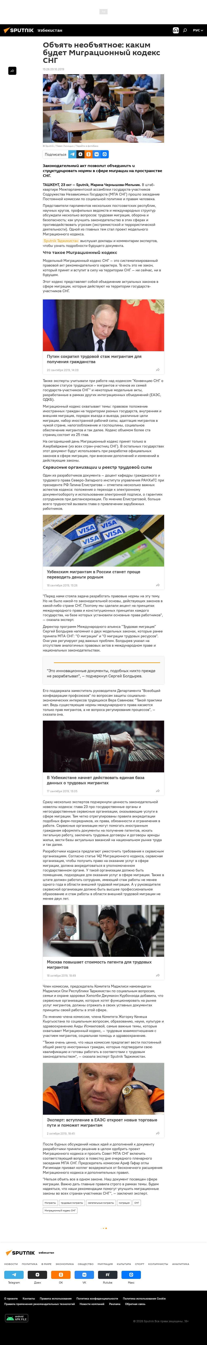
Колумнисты (158, 1264)
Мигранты (50, 1202)
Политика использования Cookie (144, 1298)
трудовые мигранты (72, 1202)
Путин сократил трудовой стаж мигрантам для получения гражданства (94, 359)
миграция (124, 1202)
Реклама (114, 1304)
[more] (158, 370)
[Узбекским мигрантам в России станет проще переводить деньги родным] (103, 541)
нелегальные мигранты (101, 1202)
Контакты (29, 1298)
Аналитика (180, 1264)
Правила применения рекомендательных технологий (39, 1304)
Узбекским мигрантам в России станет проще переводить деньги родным (93, 574)
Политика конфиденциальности (97, 1298)
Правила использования (56, 1298)
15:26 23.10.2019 (53, 69)
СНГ (136, 1202)
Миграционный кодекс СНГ (60, 1210)
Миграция (105, 1264)
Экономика (65, 1264)
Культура (124, 1264)
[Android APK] (16, 1318)
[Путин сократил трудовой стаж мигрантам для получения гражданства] (103, 325)
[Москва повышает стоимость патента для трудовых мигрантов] (103, 931)
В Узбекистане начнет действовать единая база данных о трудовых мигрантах (95, 780)
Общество (86, 1264)
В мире (46, 1264)
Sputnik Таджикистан (61, 240)
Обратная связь (135, 1304)
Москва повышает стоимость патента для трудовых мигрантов (99, 964)
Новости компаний (92, 1304)
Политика (29, 1264)
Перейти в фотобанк (87, 145)
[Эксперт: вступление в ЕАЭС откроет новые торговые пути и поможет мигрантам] (103, 1089)
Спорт (139, 1264)
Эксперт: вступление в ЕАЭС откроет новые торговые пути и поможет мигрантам (102, 1122)
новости (11, 1264)
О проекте (11, 1298)
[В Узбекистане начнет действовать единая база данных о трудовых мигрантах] (103, 746)
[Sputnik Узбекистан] (20, 34)
